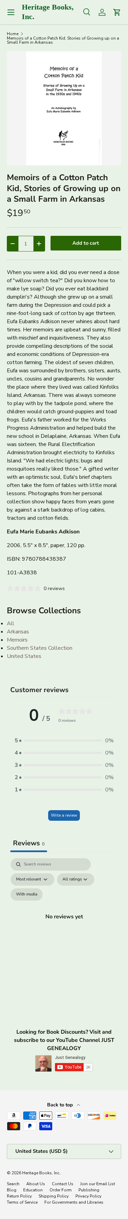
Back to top (60, 1105)
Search (13, 1184)
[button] (64, 740)
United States (24, 656)
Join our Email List (97, 1184)
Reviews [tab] (28, 843)
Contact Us (62, 1184)
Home (12, 34)
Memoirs (17, 640)
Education (33, 1190)
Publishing (89, 1190)
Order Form (60, 1190)
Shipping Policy (54, 1196)
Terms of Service (22, 1202)
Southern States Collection (39, 648)
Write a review (64, 815)
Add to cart (85, 243)
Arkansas (18, 631)
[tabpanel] (64, 924)
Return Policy (19, 1196)
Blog (11, 1190)
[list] (64, 108)
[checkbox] (27, 894)
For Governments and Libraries (73, 1202)
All (10, 623)
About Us (35, 1184)
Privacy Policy (88, 1196)
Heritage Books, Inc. (41, 1173)
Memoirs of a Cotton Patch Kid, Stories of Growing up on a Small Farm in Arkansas (63, 40)
